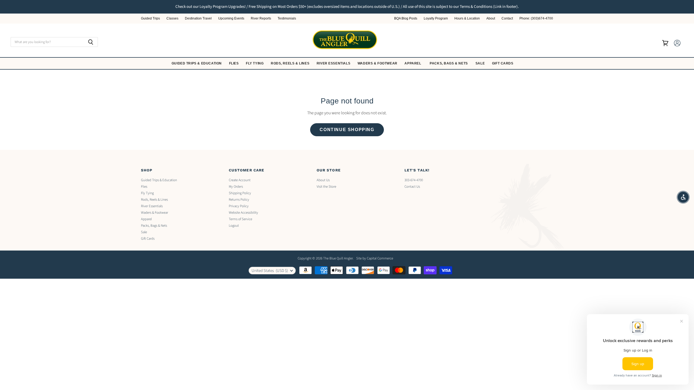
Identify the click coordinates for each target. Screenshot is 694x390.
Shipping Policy (240, 193)
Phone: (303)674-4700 (536, 18)
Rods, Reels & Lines (290, 63)
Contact (507, 18)
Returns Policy (239, 199)
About (490, 18)
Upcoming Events (231, 18)
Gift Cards (503, 63)
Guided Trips (150, 18)
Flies (234, 63)
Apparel (413, 63)
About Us (323, 180)
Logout (234, 225)
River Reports (261, 18)
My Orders (236, 186)
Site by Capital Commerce (374, 258)
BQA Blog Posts (405, 18)
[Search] (90, 42)
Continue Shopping (347, 129)
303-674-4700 (413, 180)
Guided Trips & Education (197, 63)
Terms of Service (240, 219)
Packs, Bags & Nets (449, 63)
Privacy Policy (239, 206)
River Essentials (334, 63)
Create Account (239, 180)
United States (270, 271)
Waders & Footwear (378, 63)
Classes (172, 18)
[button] (683, 197)
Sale (480, 63)
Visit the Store (326, 186)
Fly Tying (255, 63)
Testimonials (287, 18)
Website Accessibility (243, 212)
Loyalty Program (436, 18)
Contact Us (412, 186)
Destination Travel (198, 18)
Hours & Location (467, 18)
